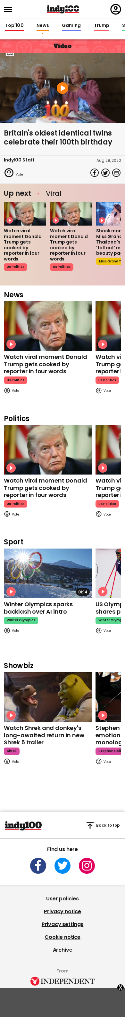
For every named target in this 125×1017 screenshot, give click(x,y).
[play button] (62, 88)
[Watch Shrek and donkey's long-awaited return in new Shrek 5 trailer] (48, 697)
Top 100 (14, 26)
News (43, 26)
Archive (62, 950)
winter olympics (21, 620)
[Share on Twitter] (105, 173)
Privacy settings (62, 924)
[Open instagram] (87, 866)
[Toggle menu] (10, 9)
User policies (62, 898)
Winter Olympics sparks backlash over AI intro (38, 608)
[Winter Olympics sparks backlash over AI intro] (48, 573)
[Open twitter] (62, 866)
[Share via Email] (116, 173)
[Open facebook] (38, 866)
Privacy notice (62, 911)
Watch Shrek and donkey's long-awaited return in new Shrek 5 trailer (44, 735)
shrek (12, 750)
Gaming (71, 26)
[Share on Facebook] (94, 173)
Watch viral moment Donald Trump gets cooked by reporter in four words (23, 244)
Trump (101, 26)
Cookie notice (62, 937)
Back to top (108, 825)
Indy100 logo (63, 9)
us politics (15, 266)
